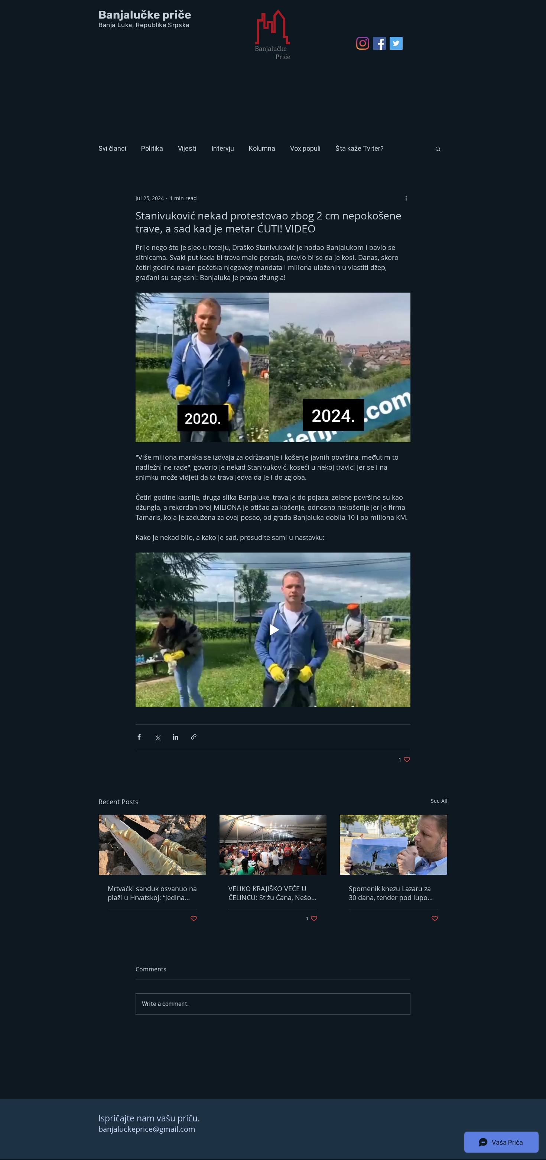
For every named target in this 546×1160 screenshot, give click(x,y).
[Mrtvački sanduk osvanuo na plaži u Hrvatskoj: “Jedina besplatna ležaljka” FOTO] (152, 845)
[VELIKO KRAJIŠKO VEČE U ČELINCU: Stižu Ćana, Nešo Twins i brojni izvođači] (273, 845)
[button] (438, 148)
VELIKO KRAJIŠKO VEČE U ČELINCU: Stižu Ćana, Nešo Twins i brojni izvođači (269, 893)
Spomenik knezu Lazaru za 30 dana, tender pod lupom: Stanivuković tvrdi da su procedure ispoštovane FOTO (392, 893)
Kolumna (262, 148)
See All (439, 800)
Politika (152, 148)
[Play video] (273, 630)
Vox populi (305, 148)
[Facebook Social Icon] (379, 43)
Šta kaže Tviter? (359, 148)
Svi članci (112, 148)
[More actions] (406, 197)
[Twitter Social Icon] (396, 43)
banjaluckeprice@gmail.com (146, 1129)
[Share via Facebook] (139, 736)
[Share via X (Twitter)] (157, 736)
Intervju (222, 148)
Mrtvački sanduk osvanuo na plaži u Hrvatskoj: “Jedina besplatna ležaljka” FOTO (152, 893)
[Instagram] (362, 43)
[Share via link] (193, 736)
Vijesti (187, 148)
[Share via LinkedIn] (175, 736)
